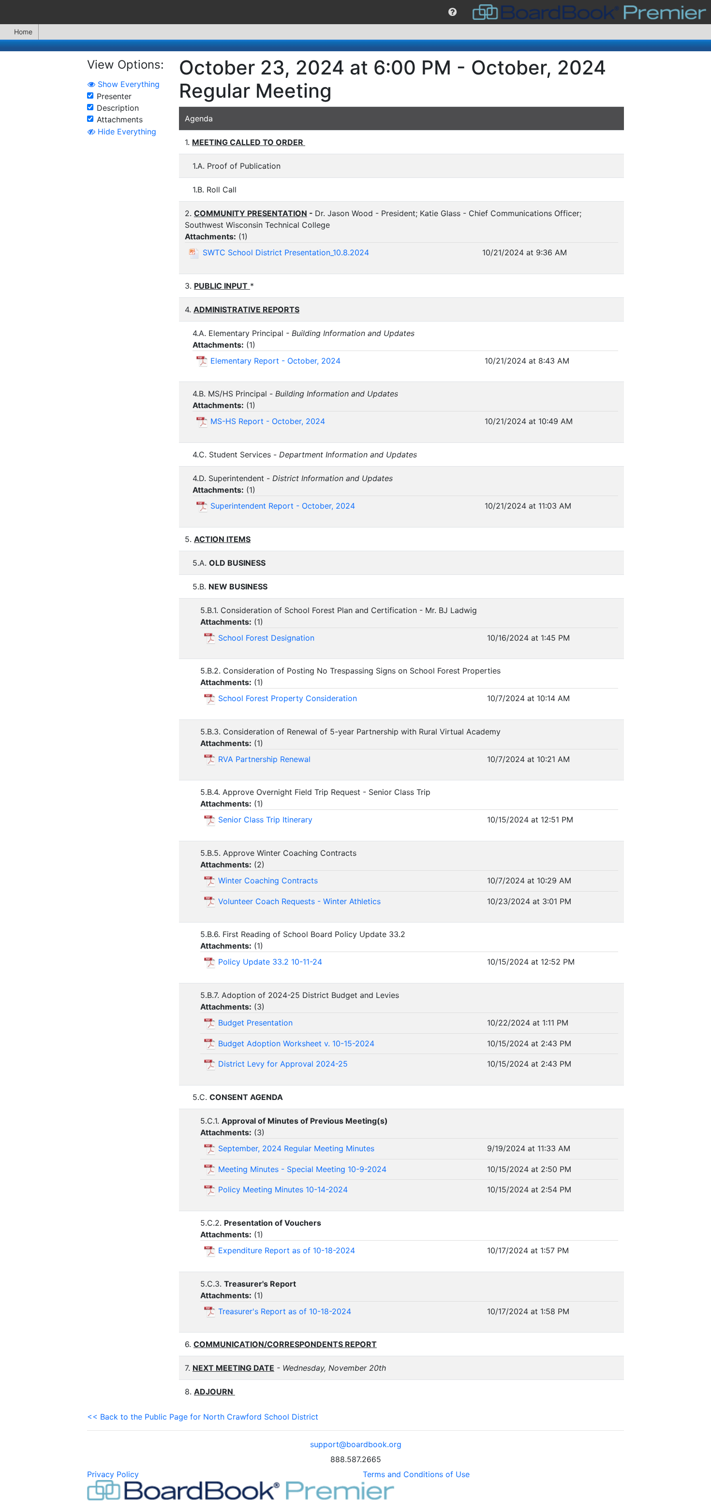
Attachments (120, 119)
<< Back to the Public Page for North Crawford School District (202, 1417)
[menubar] (355, 12)
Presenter (114, 96)
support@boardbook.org (355, 1444)
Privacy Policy (113, 1474)
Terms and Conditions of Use (416, 1474)
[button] (452, 12)
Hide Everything (125, 131)
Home (23, 32)
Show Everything (127, 84)
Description (118, 108)
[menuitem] (452, 12)
